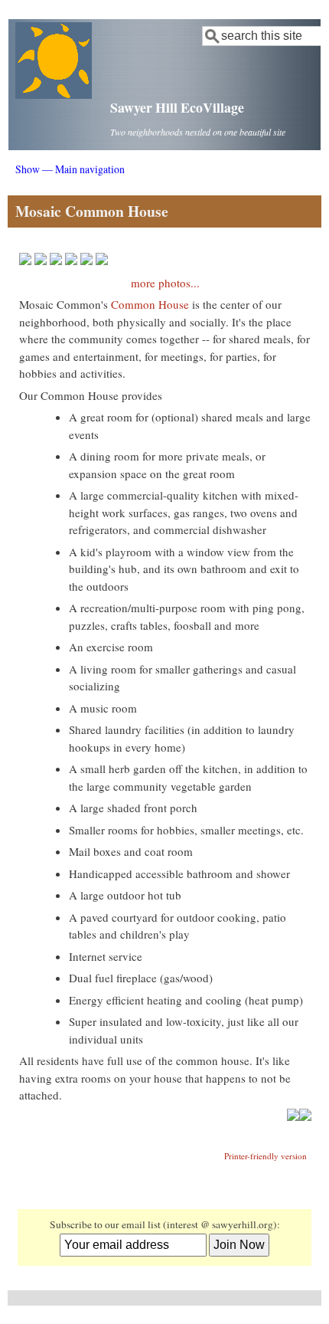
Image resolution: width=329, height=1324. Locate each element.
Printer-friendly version (265, 1156)
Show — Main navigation (70, 169)
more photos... (165, 282)
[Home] (53, 94)
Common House (150, 304)
